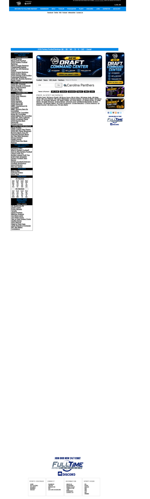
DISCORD (90, 9)
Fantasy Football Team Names (19, 159)
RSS (60, 12)
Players (79, 92)
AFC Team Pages (20, 178)
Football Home (16, 59)
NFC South (53, 80)
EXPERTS (106, 9)
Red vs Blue (15, 171)
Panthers (61, 80)
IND (22, 183)
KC (26, 183)
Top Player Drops (17, 218)
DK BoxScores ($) (17, 206)
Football (39, 80)
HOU (22, 182)
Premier (87, 493)
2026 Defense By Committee (21, 116)
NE (13, 185)
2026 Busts (15, 98)
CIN (18, 183)
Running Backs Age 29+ (19, 133)
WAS (13, 197)
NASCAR (32, 489)
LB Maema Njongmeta (84, 102)
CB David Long (52, 105)
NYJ (13, 186)
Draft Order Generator (19, 157)
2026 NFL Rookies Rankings (21, 79)
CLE (17, 185)
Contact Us (79, 12)
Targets (14, 211)
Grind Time (15, 174)
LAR (26, 194)
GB (17, 195)
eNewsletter (71, 12)
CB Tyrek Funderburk (64, 103)
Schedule (72, 92)
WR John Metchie (47, 99)
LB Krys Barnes (60, 102)
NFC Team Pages (20, 189)
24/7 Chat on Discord (54, 489)
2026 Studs (15, 99)
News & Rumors (43, 92)
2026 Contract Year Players (21, 130)
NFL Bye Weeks (16, 89)
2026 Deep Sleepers (18, 96)
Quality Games (16, 139)
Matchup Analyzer (17, 214)
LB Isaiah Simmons (47, 102)
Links (92, 92)
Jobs (67, 489)
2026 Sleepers (16, 94)
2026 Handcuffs (17, 104)
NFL (53, 9)
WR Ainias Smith (85, 97)
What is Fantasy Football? (20, 150)
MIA (13, 183)
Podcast (64, 12)
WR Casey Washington (61, 99)
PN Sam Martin (63, 105)
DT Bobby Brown (88, 100)
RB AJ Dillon (75, 97)
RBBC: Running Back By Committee (19, 110)
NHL (86, 492)
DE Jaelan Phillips (63, 100)
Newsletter (51, 487)
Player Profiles (16, 128)
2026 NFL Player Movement (21, 131)
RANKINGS (44, 9)
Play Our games (16, 167)
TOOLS (61, 9)
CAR (22, 194)
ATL (22, 192)
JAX (22, 185)
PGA (86, 491)
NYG (13, 194)
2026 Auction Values (18, 74)
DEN (26, 182)
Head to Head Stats (18, 224)
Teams (45, 80)
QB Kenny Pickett (52, 97)
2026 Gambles (16, 101)
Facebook (50, 12)
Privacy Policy (70, 487)
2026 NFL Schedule (18, 84)
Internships (69, 491)
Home (31, 484)
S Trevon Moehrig (91, 103)
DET (17, 194)
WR (71, 49)
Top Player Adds (17, 216)
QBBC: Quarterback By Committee (19, 107)
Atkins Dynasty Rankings (20, 66)
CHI (18, 192)
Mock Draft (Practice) (18, 61)
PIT (17, 186)
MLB (86, 488)
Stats (86, 92)
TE (75, 49)
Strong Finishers (17, 138)
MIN (17, 197)
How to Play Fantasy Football (21, 152)
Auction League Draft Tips (20, 155)
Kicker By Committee (18, 114)
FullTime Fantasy (17, 173)
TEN (22, 186)
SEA (26, 197)
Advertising (69, 485)
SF (26, 195)
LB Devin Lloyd (71, 102)
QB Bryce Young (64, 97)
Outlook (63, 92)
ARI (26, 192)
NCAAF (86, 485)
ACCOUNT (116, 9)
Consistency (15, 229)
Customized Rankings (19, 77)
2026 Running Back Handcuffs (18, 122)
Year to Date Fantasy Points (21, 219)
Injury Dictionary (17, 165)
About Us (69, 484)
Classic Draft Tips (17, 153)
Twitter (56, 12)
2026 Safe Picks (17, 103)
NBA (86, 489)
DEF (82, 49)
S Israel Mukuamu (78, 103)
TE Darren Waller (88, 99)
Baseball (32, 488)
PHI (13, 195)
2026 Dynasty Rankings (19, 72)
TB (22, 197)
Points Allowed (16, 209)
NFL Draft (55, 92)
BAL (17, 182)
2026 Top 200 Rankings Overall (20, 70)
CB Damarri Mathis (49, 103)
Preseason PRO (16, 91)
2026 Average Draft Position (21, 75)
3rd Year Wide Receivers (19, 136)
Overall (88, 49)
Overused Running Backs (20, 134)
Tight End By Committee (19, 113)
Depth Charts (16, 80)
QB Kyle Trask (41, 97)
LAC (26, 186)
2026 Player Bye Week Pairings (19, 142)
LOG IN (118, 5)
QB (62, 49)
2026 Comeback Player (19, 119)
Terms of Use (70, 488)
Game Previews (16, 213)
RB (67, 49)
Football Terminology (18, 163)
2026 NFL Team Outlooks (20, 118)
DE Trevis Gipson (76, 100)
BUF (13, 182)
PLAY (81, 9)
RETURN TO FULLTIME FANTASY (26, 9)
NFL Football (34, 485)
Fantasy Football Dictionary (20, 162)
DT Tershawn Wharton (48, 100)
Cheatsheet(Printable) (18, 67)
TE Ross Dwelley (76, 99)
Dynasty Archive (17, 124)
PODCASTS (71, 9)
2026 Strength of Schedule (20, 86)
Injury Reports (16, 222)
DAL (13, 192)
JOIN (98, 9)
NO (22, 195)
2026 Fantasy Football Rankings (19, 63)
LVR (26, 185)
